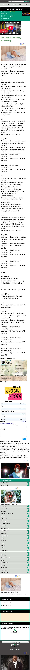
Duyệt (2, 538)
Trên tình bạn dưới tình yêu (7, 513)
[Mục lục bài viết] (28, 467)
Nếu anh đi (3, 555)
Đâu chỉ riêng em (5, 530)
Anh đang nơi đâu (5, 521)
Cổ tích (2, 560)
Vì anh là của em (5, 528)
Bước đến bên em (5, 508)
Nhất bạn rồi (4, 565)
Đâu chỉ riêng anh (5, 562)
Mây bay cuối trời (5, 482)
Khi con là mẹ (4, 567)
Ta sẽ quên (3, 540)
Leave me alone (4, 550)
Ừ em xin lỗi (4, 518)
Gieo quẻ (3, 525)
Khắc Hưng (12, 11)
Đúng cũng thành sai (5, 523)
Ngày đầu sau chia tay (6, 557)
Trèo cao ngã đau (5, 572)
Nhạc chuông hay (21, 595)
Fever (2, 543)
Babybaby (3, 511)
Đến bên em (4, 547)
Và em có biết (4, 535)
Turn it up (3, 545)
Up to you (3, 552)
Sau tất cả (3, 506)
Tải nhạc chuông (15, 645)
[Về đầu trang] (29, 669)
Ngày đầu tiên (4, 570)
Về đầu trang (15, 642)
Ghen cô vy (3, 533)
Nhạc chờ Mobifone (9, 595)
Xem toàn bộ (23, 421)
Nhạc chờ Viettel (15, 644)
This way (3, 516)
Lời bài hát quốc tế (6, 605)
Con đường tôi (4, 485)
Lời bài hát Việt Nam (6, 602)
